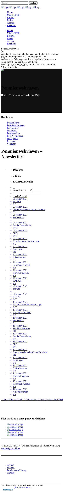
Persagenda (12, 138)
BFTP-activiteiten (15, 136)
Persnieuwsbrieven (15, 125)
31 (62, 399)
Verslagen (11, 144)
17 (29, 399)
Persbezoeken (13, 133)
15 (24, 399)
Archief (10, 465)
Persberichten (13, 122)
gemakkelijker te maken (22, 487)
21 (38, 399)
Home (4, 95)
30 (59, 399)
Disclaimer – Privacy (16, 470)
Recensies (11, 141)
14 (22, 399)
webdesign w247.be (10, 448)
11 (15, 399)
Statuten (11, 467)
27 (52, 399)
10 (13, 399)
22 (41, 399)
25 (48, 399)
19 (34, 399)
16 (26, 399)
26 (50, 399)
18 (31, 399)
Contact (10, 473)
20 (36, 399)
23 (43, 399)
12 (17, 399)
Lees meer (6, 490)
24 (45, 399)
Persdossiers (12, 128)
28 (55, 399)
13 (19, 399)
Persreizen (12, 130)
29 (57, 399)
